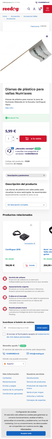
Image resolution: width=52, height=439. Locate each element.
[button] (29, 9)
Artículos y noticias (35, 396)
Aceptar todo (26, 433)
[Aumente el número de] (13, 137)
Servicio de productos (36, 382)
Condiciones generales (13, 394)
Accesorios (15, 16)
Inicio (5, 16)
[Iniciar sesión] (34, 9)
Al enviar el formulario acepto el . (28, 335)
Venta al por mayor (35, 392)
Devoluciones (33, 378)
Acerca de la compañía (13, 390)
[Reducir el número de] (13, 140)
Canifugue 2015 (12, 249)
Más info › (9, 108)
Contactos (7, 378)
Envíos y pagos (9, 386)
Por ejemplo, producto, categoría (23, 21)
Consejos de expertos (36, 400)
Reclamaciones (9, 382)
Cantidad (8, 139)
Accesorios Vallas (30, 16)
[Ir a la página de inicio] (11, 9)
